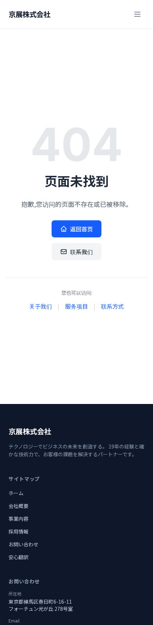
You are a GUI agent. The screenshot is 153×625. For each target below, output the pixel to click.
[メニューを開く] (137, 14)
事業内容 (18, 518)
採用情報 (18, 531)
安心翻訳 (18, 557)
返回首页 (81, 229)
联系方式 (112, 306)
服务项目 (76, 306)
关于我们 (40, 306)
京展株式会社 (29, 14)
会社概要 (18, 505)
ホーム (16, 493)
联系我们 (81, 251)
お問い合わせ (23, 544)
